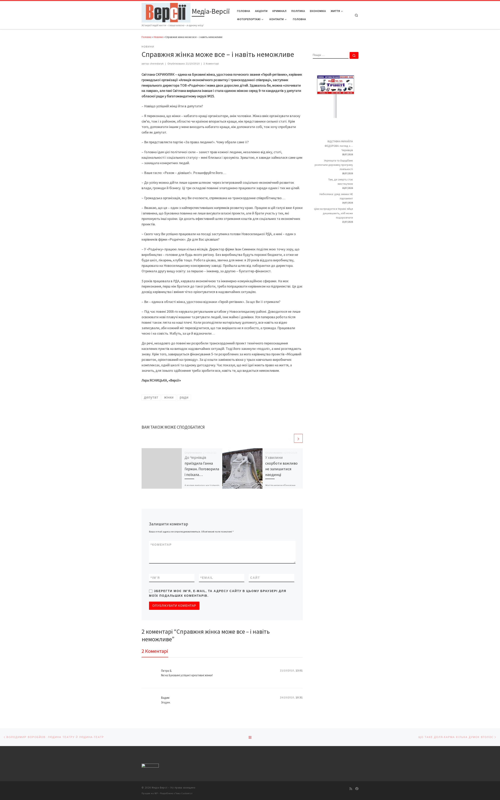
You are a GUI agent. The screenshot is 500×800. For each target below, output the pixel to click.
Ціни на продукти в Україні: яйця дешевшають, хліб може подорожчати (333, 213)
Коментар (161, 544)
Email (206, 577)
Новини (158, 37)
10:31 (299, 697)
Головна (146, 37)
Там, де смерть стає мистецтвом (340, 181)
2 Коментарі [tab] (155, 651)
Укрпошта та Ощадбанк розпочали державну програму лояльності (334, 165)
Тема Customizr (184, 793)
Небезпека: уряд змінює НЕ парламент (336, 196)
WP (156, 793)
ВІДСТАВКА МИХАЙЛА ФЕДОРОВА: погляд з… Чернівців (339, 146)
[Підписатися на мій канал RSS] (350, 788)
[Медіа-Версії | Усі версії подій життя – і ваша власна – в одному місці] (166, 12)
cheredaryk (157, 63)
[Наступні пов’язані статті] (298, 438)
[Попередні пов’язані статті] (289, 438)
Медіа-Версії (159, 787)
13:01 (299, 670)
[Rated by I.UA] (150, 766)
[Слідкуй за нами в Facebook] (356, 788)
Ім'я (155, 577)
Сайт (255, 577)
